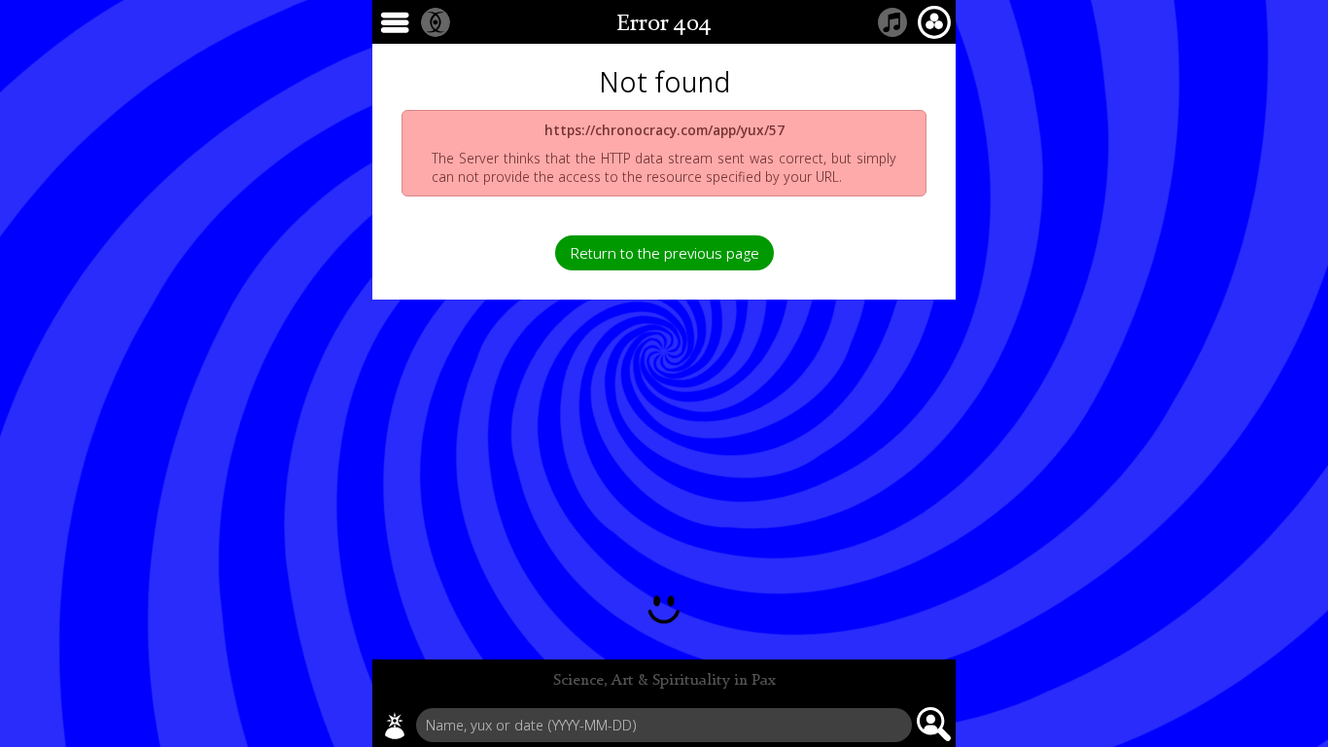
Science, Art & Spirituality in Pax (664, 681)
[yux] (394, 725)
